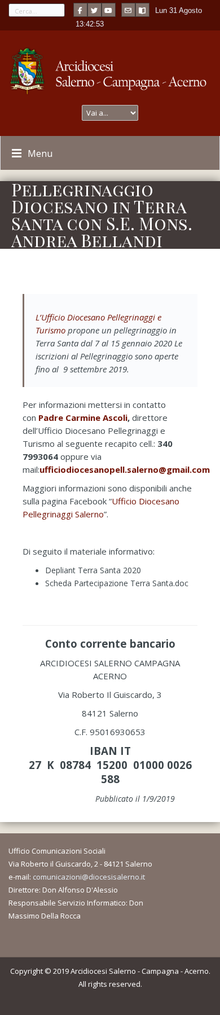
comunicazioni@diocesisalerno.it (89, 877)
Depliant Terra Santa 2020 (93, 570)
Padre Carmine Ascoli (82, 417)
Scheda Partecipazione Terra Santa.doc (116, 583)
